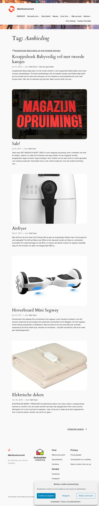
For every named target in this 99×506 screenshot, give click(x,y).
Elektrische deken (28, 394)
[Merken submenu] (90, 16)
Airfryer (19, 228)
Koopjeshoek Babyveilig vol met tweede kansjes (48, 59)
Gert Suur (33, 67)
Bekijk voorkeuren (86, 496)
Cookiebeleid (55, 501)
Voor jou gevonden (46, 67)
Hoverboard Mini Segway (35, 310)
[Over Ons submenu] (69, 16)
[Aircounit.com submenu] (38, 16)
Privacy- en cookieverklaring (70, 501)
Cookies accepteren (46, 496)
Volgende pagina (77, 429)
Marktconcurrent (25, 9)
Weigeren (66, 496)
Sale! (16, 143)
